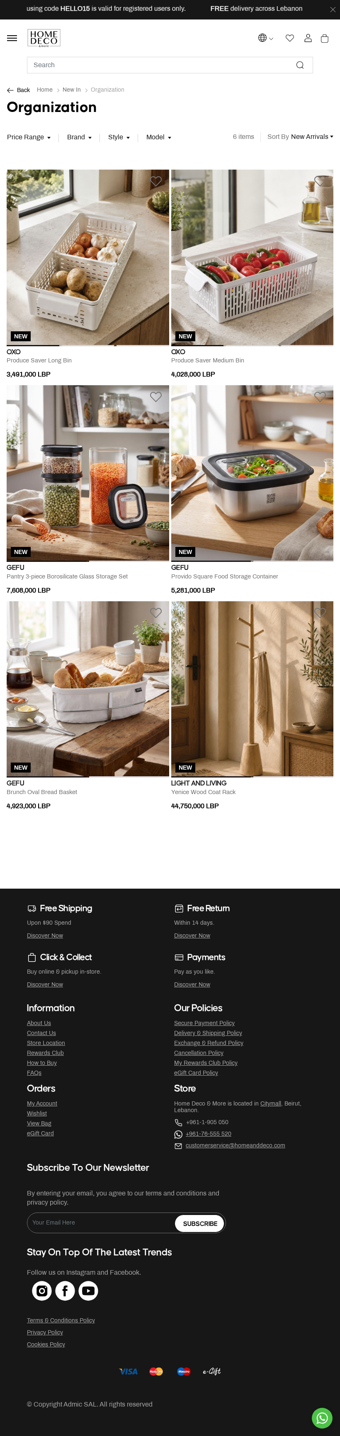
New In (72, 90)
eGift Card (40, 1134)
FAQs (34, 1073)
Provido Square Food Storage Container (224, 577)
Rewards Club (45, 1053)
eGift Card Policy (196, 1073)
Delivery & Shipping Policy (208, 1033)
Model (155, 137)
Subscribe (200, 1224)
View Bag (39, 1124)
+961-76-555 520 (208, 1134)
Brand (76, 137)
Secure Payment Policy (204, 1023)
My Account (42, 1104)
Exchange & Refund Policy (208, 1043)
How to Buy (42, 1063)
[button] (19, 258)
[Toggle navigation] (12, 38)
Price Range (25, 137)
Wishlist (37, 1114)
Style (115, 137)
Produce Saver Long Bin (39, 361)
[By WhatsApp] (322, 1418)
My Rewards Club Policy (206, 1063)
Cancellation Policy (198, 1053)
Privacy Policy (45, 1333)
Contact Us (41, 1033)
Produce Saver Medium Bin (207, 361)
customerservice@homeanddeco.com (235, 1146)
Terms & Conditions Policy (61, 1321)
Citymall (270, 1104)
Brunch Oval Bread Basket (42, 792)
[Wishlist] (156, 181)
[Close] (333, 10)
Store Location (46, 1043)
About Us (39, 1023)
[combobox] (170, 65)
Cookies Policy (46, 1345)
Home (45, 90)
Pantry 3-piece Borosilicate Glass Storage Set (67, 577)
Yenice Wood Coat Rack (203, 792)
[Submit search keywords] (300, 65)
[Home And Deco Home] (44, 38)
